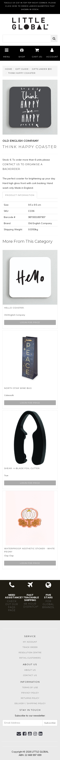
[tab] (19, 195)
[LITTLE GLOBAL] (30, 22)
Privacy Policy (30, 693)
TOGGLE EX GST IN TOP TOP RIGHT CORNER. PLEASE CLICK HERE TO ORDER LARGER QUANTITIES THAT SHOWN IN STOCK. (30, 6)
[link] (24, 733)
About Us (30, 670)
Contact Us (30, 675)
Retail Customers (30, 658)
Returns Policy (30, 698)
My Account (30, 642)
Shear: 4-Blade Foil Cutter (22, 468)
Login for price (30, 322)
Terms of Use (30, 687)
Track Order (30, 647)
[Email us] (19, 733)
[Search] (54, 38)
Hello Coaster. (14, 307)
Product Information (19, 195)
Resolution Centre (30, 652)
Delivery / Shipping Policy (30, 703)
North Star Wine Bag (18, 388)
